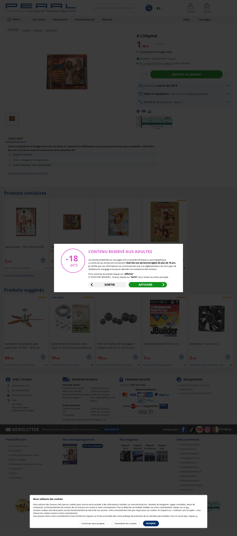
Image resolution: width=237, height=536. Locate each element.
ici (196, 516)
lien (187, 507)
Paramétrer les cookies (125, 523)
